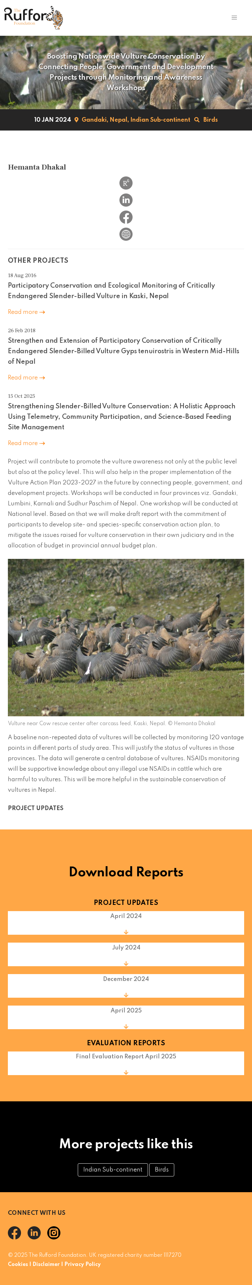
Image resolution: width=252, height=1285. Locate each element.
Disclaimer (46, 1264)
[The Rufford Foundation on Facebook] (18, 1238)
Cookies (18, 1264)
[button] (234, 18)
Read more (23, 312)
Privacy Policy (82, 1264)
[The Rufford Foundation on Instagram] (56, 1238)
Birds (210, 120)
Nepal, (119, 120)
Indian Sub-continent (160, 120)
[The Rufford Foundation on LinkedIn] (37, 1238)
